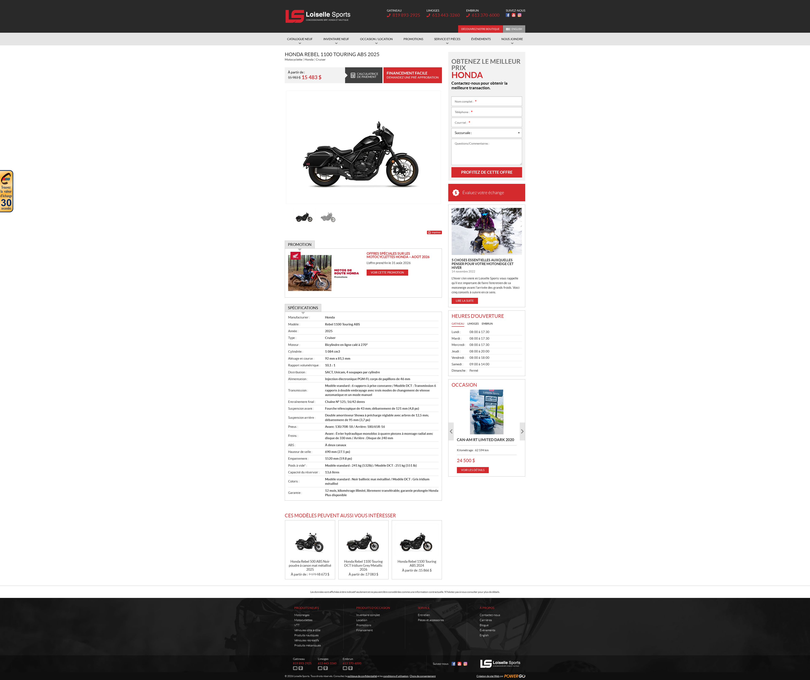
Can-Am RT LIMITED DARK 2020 (485, 440)
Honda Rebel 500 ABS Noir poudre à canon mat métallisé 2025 (310, 565)
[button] (293, 147)
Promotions (363, 625)
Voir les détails (473, 470)
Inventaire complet (368, 615)
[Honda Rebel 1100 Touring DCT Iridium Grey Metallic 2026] (363, 540)
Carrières (486, 620)
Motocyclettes (303, 620)
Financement (364, 630)
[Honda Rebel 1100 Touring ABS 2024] (417, 540)
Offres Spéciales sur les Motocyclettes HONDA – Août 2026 (398, 255)
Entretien (424, 615)
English (517, 29)
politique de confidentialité (362, 676)
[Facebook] (508, 15)
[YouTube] (514, 15)
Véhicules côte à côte (307, 630)
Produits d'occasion (373, 608)
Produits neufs (306, 608)
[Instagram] (519, 15)
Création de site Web (488, 676)
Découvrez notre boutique (480, 29)
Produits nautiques (306, 635)
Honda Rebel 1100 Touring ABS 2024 (417, 563)
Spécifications (303, 308)
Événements (487, 630)
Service (424, 608)
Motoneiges (301, 615)
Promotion (300, 244)
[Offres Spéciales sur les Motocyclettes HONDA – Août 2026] (325, 273)
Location (361, 620)
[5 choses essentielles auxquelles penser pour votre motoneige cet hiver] (487, 231)
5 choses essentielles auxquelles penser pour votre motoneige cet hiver (483, 264)
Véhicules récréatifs (306, 640)
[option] (363, 147)
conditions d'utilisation (396, 676)
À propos (487, 608)
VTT (297, 625)
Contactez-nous (490, 615)
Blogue (484, 625)
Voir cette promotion (387, 272)
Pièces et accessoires (431, 620)
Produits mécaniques (307, 645)
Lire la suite (465, 300)
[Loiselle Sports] (319, 16)
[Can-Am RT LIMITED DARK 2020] (487, 412)
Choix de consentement (423, 676)
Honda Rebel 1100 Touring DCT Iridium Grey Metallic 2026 (363, 565)
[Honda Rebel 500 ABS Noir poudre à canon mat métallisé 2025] (310, 540)
